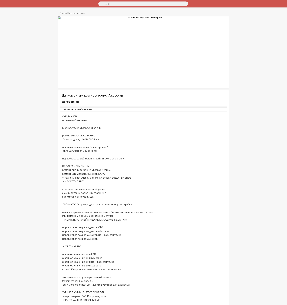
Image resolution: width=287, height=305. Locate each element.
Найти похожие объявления (103, 110)
